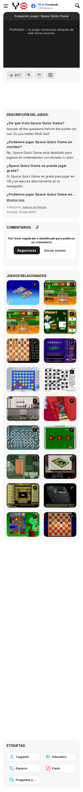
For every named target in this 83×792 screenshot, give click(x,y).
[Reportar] (39, 75)
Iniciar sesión (55, 250)
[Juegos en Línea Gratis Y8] (19, 6)
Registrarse (26, 250)
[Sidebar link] (5, 6)
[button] (16, 200)
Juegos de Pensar (34, 207)
